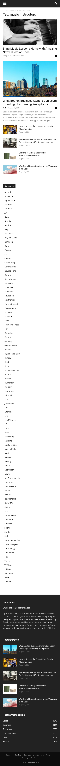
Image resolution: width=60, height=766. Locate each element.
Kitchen (8, 411)
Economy (8, 291)
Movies (7, 457)
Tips (6, 556)
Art (5, 212)
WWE (6, 577)
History (7, 358)
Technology (9, 548)
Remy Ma (8, 503)
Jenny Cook (7, 56)
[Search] (56, 3)
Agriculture (9, 200)
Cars (6, 246)
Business (8, 233)
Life (6, 424)
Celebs (7, 258)
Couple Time (10, 271)
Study (7, 532)
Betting (7, 225)
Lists (6, 428)
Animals (8, 208)
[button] (4, 3)
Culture (7, 275)
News (7, 474)
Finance (8, 316)
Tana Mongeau (11, 544)
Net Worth (9, 469)
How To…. (8, 378)
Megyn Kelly (10, 449)
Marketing (9, 436)
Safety (7, 507)
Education (9, 295)
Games (7, 337)
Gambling (9, 333)
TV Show (8, 565)
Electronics (9, 300)
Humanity (9, 382)
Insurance (9, 391)
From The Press (11, 324)
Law (6, 416)
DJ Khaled (9, 287)
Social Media (10, 515)
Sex (6, 511)
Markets (8, 440)
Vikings (7, 569)
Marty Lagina (10, 445)
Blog (6, 229)
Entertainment (11, 304)
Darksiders (9, 283)
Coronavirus (10, 266)
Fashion (8, 312)
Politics (7, 494)
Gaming (8, 341)
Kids (6, 407)
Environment (10, 308)
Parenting (9, 482)
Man (6, 432)
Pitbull (7, 490)
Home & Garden (11, 370)
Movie (7, 453)
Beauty (7, 221)
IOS (6, 399)
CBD (6, 254)
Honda (7, 374)
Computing (9, 262)
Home (5, 10)
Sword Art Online (12, 540)
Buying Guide (10, 237)
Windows (8, 573)
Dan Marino (9, 279)
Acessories (9, 196)
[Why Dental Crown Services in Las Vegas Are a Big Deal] (10, 169)
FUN (6, 329)
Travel (7, 561)
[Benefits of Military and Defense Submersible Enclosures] (10, 156)
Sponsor (8, 523)
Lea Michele (10, 420)
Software (8, 519)
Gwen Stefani (10, 345)
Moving (7, 461)
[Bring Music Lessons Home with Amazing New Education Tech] (30, 32)
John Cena (9, 403)
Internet (8, 395)
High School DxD (12, 353)
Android (8, 204)
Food (6, 320)
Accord (7, 192)
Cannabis (8, 242)
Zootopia (8, 581)
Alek (4, 108)
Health (7, 349)
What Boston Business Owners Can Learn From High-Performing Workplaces (30, 102)
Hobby (7, 362)
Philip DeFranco (11, 486)
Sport (6, 527)
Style (6, 536)
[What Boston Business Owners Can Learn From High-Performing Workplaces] (30, 79)
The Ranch (9, 552)
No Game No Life (12, 478)
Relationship (10, 498)
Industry (8, 387)
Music (7, 465)
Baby (6, 217)
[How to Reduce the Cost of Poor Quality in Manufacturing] (10, 129)
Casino (7, 250)
